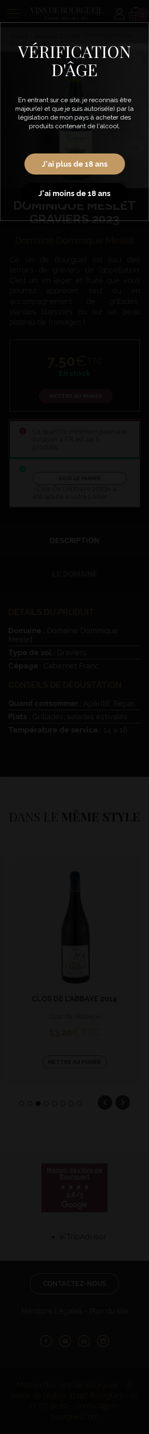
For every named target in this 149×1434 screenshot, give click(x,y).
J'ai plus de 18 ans (75, 164)
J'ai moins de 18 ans (74, 193)
